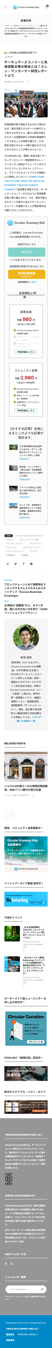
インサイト (8, 57)
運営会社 (10, 1334)
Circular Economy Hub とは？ (22, 1328)
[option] (26, 774)
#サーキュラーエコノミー (15, 543)
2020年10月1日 (23, 795)
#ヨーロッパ (34, 551)
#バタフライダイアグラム (31, 547)
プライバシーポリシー (28, 1334)
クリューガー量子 (10, 795)
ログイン (26, 252)
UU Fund (39, 1213)
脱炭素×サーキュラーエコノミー (25, 26)
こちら (32, 282)
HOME (7, 26)
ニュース (11, 777)
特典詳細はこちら (26, 352)
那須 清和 (7, 82)
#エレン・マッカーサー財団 (29, 539)
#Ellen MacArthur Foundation (29, 536)
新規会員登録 (26, 275)
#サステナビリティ (36, 543)
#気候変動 (24, 555)
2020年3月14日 (17, 82)
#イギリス (10, 539)
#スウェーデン (11, 547)
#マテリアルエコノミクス (15, 551)
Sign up (42, 1289)
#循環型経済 (11, 555)
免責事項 (10, 1340)
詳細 (21, 1241)
